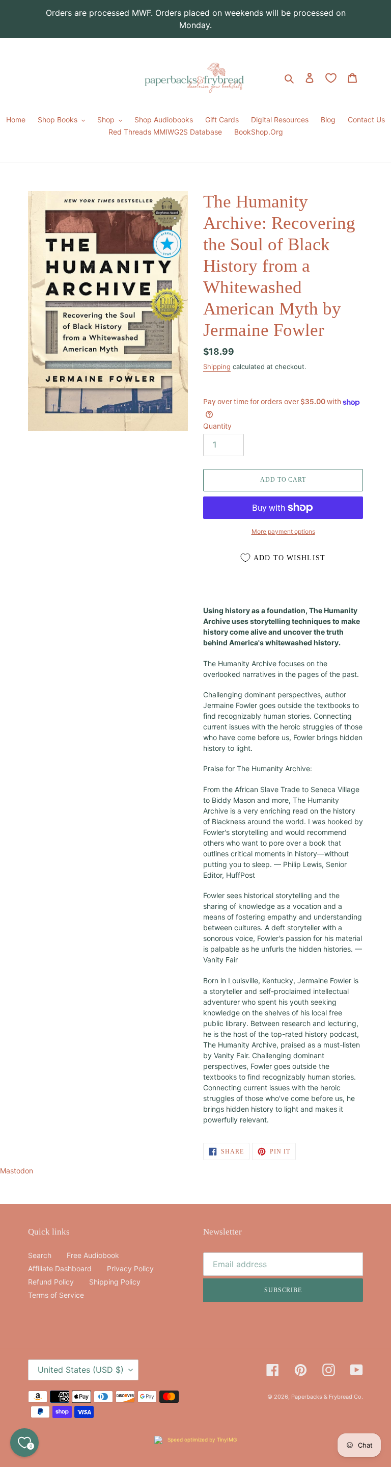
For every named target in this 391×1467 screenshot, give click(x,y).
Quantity (217, 426)
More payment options (283, 531)
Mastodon (16, 1170)
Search (39, 1255)
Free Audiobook (93, 1255)
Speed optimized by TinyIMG (201, 1439)
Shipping (217, 366)
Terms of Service (56, 1295)
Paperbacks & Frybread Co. (327, 1396)
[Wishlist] (331, 78)
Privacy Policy (130, 1268)
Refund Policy (51, 1281)
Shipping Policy (115, 1281)
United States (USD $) (81, 1370)
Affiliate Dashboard (60, 1268)
